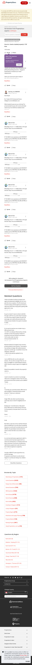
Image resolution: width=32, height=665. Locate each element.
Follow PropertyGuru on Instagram (13, 577)
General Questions (12, 487)
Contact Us (7, 584)
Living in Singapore (12, 508)
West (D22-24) (9, 559)
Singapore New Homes (10, 643)
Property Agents (11, 512)
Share (14, 52)
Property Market (11, 519)
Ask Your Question (16, 286)
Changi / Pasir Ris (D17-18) (12, 556)
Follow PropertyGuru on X (19, 577)
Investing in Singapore (13, 505)
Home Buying (11, 494)
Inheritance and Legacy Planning (12, 39)
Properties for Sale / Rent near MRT (13, 647)
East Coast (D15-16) (11, 545)
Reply (14, 85)
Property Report (16, 619)
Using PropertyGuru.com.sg (14, 526)
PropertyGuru (7, 630)
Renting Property (11, 522)
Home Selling (11, 501)
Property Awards (16, 607)
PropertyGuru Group (9, 581)
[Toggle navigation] (29, 3)
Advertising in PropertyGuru (14, 477)
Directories (7, 633)
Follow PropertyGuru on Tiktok (21, 577)
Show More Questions (16, 463)
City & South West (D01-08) (12, 552)
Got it (19, 64)
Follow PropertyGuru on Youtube (15, 577)
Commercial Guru (16, 602)
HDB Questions (11, 491)
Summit (16, 613)
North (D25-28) (9, 538)
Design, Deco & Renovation (14, 484)
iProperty (16, 624)
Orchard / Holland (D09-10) (12, 566)
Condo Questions (12, 480)
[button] (26, 581)
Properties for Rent (9, 640)
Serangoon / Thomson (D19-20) (13, 563)
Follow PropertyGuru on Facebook (10, 577)
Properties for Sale (9, 637)
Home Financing (11, 498)
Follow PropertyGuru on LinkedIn (17, 577)
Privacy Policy (23, 655)
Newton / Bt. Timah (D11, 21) (13, 549)
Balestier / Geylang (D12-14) (12, 542)
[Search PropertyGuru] (27, 596)
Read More (7, 81)
